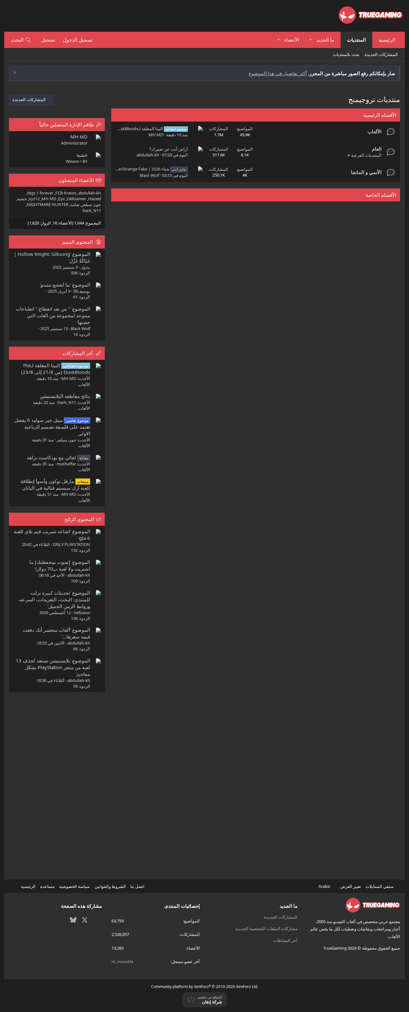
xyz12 (34, 199)
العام (377, 149)
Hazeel (94, 199)
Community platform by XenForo (204, 986)
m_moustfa (122, 961)
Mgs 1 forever (40, 193)
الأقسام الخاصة (381, 195)
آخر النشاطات (285, 940)
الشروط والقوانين (110, 886)
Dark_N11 (91, 210)
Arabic (325, 886)
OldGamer (76, 199)
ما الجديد (325, 39)
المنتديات (356, 39)
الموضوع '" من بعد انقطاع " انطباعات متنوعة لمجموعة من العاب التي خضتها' (53, 315)
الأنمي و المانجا (366, 172)
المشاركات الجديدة (381, 54)
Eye (61, 199)
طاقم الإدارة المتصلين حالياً (66, 124)
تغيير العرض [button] (350, 886)
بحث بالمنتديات (346, 54)
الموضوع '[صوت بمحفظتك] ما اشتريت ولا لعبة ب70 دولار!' (59, 565)
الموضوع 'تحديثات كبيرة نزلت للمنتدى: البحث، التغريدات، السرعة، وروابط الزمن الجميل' (54, 599)
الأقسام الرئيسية (379, 115)
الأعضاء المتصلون (76, 180)
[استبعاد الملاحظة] (16, 73)
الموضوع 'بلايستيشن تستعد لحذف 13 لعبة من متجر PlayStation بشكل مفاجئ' (53, 667)
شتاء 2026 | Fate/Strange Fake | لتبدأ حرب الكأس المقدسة (125, 169)
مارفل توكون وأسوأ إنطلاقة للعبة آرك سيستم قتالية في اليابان (55, 484)
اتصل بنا (137, 886)
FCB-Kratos (65, 193)
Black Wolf (149, 175)
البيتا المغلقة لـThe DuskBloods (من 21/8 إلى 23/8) (130, 128)
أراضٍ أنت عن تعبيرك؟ (168, 149)
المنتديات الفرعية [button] (366, 155)
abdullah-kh (147, 155)
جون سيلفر (91, 204)
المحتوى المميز (77, 242)
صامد (75, 204)
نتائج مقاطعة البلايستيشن (65, 396)
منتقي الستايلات (380, 886)
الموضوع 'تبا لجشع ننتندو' (65, 284)
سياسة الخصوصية (74, 886)
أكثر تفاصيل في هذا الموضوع (278, 73)
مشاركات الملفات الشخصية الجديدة (266, 928)
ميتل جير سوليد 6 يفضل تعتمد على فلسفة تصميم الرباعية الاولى (52, 427)
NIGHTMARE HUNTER (47, 204)
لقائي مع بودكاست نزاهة (57, 457)
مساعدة (47, 886)
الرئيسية (387, 39)
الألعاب (374, 131)
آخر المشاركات (78, 353)
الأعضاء (291, 39)
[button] (310, 40)
